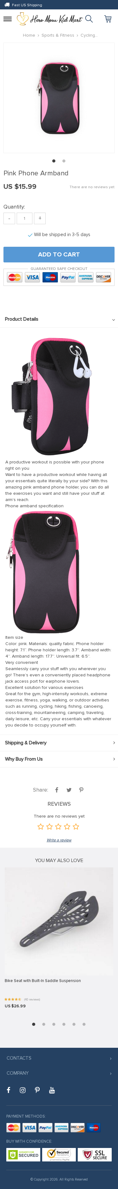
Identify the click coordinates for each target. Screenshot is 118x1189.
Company (18, 1073)
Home (29, 35)
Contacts (19, 1058)
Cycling (88, 35)
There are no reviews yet (92, 187)
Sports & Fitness (58, 35)
